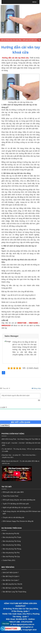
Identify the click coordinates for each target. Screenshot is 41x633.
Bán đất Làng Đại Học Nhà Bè (12, 584)
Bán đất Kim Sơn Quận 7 (11, 580)
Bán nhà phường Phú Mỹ (11, 533)
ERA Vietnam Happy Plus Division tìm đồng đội (18, 521)
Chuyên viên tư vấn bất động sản (13, 517)
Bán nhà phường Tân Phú (11, 552)
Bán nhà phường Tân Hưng (12, 541)
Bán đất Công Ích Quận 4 (11, 576)
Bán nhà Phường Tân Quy (11, 556)
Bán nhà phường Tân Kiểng (12, 545)
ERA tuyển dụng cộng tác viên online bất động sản (19, 500)
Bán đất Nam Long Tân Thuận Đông (14, 592)
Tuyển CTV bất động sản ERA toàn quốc (16, 504)
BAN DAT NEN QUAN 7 (11, 572)
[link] (20, 100)
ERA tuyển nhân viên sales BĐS (13, 492)
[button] (34, 2)
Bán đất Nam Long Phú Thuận (12, 588)
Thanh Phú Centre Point (10, 496)
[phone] (2, 629)
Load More (5, 425)
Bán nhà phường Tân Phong (12, 549)
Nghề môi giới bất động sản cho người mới (17, 507)
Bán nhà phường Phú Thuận (12, 537)
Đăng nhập (37, 388)
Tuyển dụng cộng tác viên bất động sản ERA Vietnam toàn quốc (21, 512)
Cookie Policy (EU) (9, 560)
